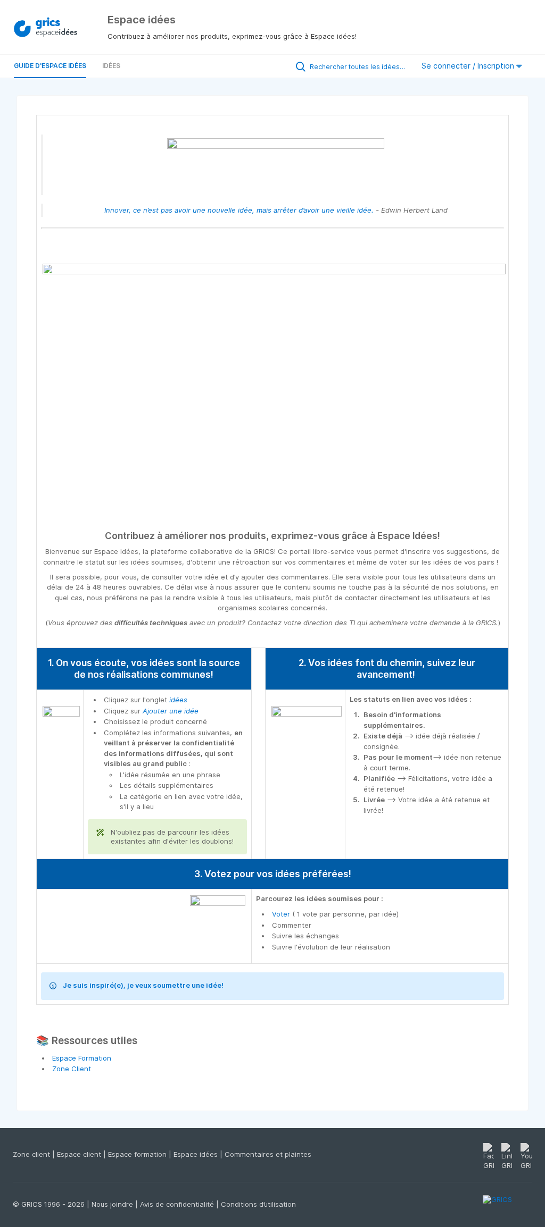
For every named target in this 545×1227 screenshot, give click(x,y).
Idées (111, 66)
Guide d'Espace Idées (50, 66)
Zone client (32, 1154)
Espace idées (197, 1154)
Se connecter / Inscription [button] (469, 65)
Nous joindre (113, 1204)
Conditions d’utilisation (258, 1204)
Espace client (80, 1154)
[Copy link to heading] (444, 537)
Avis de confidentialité (178, 1204)
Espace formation (138, 1154)
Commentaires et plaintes (268, 1154)
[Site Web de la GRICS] (507, 1205)
